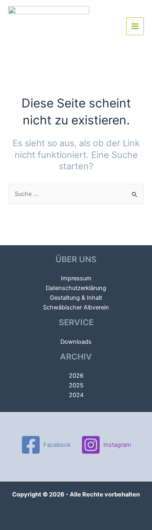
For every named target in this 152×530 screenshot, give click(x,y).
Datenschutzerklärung (76, 288)
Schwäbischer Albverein (76, 307)
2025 (76, 385)
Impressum (76, 278)
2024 (76, 395)
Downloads (76, 341)
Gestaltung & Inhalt (76, 297)
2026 (76, 375)
